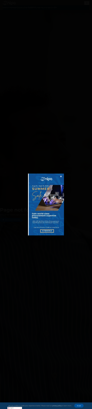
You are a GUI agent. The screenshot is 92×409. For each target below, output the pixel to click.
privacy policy (57, 406)
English (11, 408)
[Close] (61, 176)
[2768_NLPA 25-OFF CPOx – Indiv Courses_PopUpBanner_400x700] (46, 174)
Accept (79, 406)
